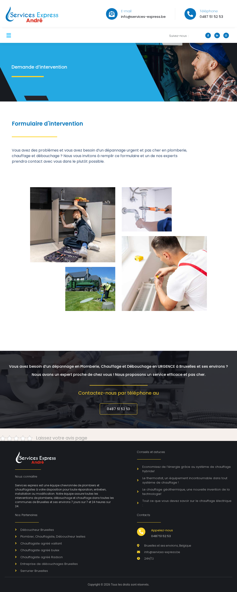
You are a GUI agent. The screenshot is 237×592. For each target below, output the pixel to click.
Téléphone (209, 11)
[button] (8, 35)
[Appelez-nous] (141, 532)
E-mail (126, 11)
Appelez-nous (162, 530)
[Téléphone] (190, 14)
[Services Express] (39, 14)
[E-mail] (112, 14)
